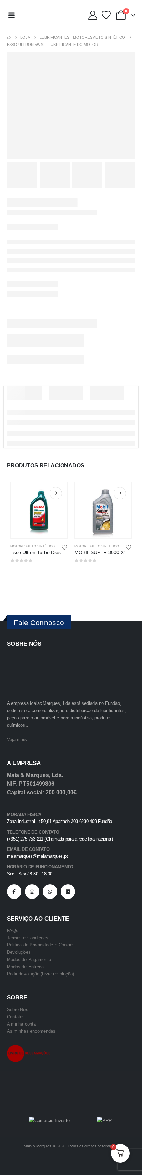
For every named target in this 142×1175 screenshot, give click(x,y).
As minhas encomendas (31, 1031)
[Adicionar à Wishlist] (64, 547)
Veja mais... (19, 739)
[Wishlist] (106, 15)
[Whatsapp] (50, 891)
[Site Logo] (34, 15)
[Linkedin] (68, 891)
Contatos (16, 1016)
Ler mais (56, 493)
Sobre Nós (17, 1009)
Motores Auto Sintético (32, 546)
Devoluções (19, 952)
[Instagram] (32, 891)
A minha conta (21, 1024)
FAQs (12, 930)
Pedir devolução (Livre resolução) (40, 974)
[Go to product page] (39, 510)
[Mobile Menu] (11, 15)
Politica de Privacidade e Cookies (41, 945)
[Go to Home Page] (9, 37)
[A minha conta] (92, 15)
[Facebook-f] (14, 891)
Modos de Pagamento (29, 959)
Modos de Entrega (25, 966)
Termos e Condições (27, 937)
